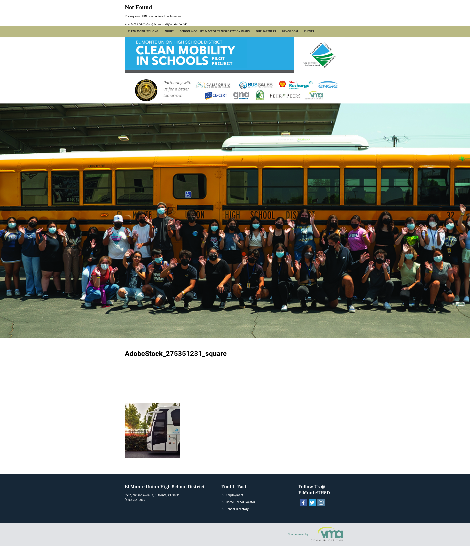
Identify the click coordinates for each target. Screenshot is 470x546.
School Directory (237, 509)
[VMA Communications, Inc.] (326, 534)
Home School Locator (240, 502)
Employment (234, 495)
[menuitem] (143, 31)
